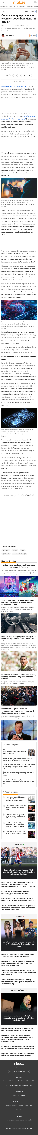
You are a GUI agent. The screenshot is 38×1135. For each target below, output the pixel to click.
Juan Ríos (11, 35)
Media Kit (19, 1110)
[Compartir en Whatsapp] (8, 75)
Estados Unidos (25, 1081)
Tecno (3, 11)
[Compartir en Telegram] (24, 75)
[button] (3, 2)
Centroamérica (14, 1085)
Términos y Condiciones (12, 1120)
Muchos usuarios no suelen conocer (13, 86)
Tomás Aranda (16, 6)
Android (15, 550)
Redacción (16, 1095)
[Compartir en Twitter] (16, 75)
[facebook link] (9, 1071)
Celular (22, 550)
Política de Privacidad (26, 1120)
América (5, 1081)
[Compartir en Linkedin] (20, 75)
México (33, 1081)
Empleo (23, 1095)
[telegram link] (24, 1071)
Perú (7, 1085)
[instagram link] (17, 1071)
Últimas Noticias (23, 1085)
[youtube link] (21, 1071)
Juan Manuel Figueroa (27, 6)
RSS (31, 1085)
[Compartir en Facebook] (12, 75)
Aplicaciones (6, 553)
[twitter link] (13, 1071)
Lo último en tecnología (19, 553)
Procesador (6, 550)
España (18, 1081)
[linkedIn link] (28, 1071)
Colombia (11, 1081)
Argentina (8, 1105)
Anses (9, 6)
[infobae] (19, 2)
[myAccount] (35, 2)
